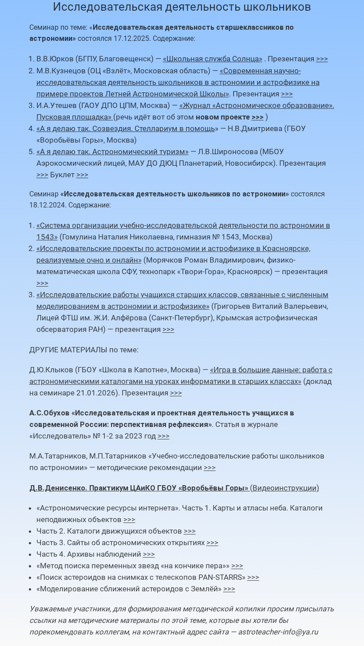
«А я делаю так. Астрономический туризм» (112, 151)
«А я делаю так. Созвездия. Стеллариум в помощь (125, 128)
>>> (322, 58)
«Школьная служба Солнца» (212, 58)
